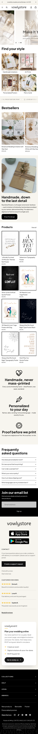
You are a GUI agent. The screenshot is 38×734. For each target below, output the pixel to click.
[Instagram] (15, 715)
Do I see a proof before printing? (12, 464)
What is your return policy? (10, 473)
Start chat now (6, 574)
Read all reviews (7, 612)
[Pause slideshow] (16, 42)
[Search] (6, 7)
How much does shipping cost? (12, 478)
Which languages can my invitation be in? (15, 482)
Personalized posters (9, 710)
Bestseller (18, 706)
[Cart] (35, 7)
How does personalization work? (12, 460)
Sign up (19, 511)
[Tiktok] (19, 715)
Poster (27, 706)
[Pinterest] (22, 715)
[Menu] (2, 7)
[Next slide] (35, 27)
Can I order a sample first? (10, 469)
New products (7, 706)
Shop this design (9, 217)
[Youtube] (26, 715)
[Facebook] (30, 715)
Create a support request (13, 564)
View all (34, 227)
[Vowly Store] (19, 524)
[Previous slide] (3, 27)
